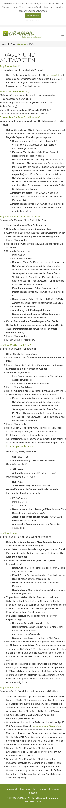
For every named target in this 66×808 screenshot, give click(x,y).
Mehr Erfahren (33, 20)
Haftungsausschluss (27, 788)
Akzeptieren (33, 15)
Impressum (10, 788)
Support (33, 792)
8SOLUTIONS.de (33, 801)
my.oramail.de (53, 75)
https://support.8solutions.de (20, 446)
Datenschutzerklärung (49, 788)
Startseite (22, 44)
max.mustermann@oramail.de (46, 725)
